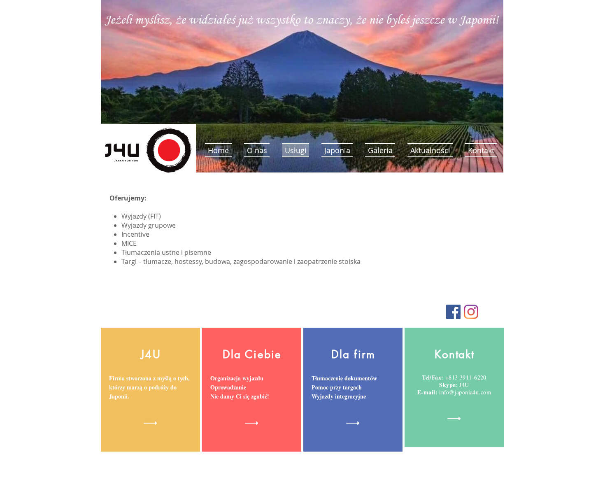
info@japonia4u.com (465, 392)
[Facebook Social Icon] (453, 312)
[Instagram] (471, 312)
